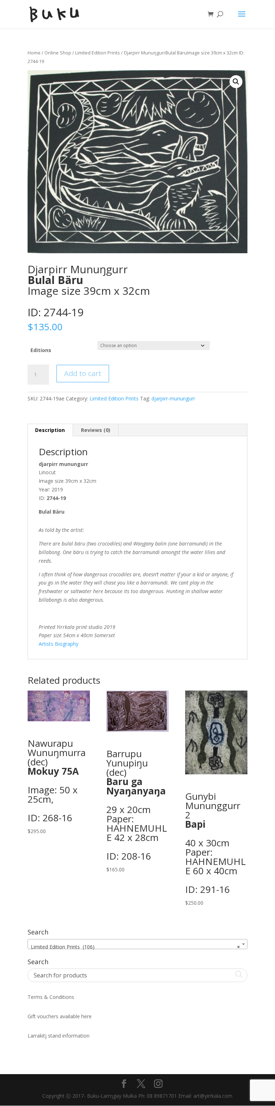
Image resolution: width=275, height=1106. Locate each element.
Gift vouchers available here (60, 1016)
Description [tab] (50, 430)
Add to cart (82, 373)
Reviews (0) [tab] (95, 430)
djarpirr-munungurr (173, 398)
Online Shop (57, 52)
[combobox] (137, 944)
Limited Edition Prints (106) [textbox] (135, 946)
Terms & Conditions (51, 997)
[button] (236, 81)
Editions (40, 350)
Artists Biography (58, 643)
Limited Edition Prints (97, 52)
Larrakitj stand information (59, 1035)
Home (34, 52)
